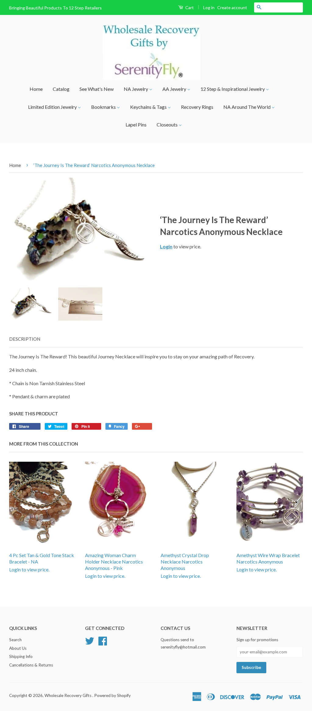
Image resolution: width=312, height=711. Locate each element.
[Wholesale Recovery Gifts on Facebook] (102, 640)
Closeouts (168, 124)
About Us (18, 648)
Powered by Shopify (112, 695)
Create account (232, 7)
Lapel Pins (136, 124)
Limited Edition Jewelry (53, 107)
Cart (189, 7)
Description (24, 339)
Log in (208, 7)
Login (166, 246)
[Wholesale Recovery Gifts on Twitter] (89, 640)
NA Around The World (247, 107)
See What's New (97, 89)
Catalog (61, 89)
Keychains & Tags (149, 107)
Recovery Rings (197, 107)
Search (15, 639)
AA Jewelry (174, 89)
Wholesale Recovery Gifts (68, 695)
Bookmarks (104, 107)
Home (36, 89)
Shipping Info (21, 656)
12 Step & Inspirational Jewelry (233, 89)
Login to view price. (41, 562)
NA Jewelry (136, 89)
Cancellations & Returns (31, 665)
